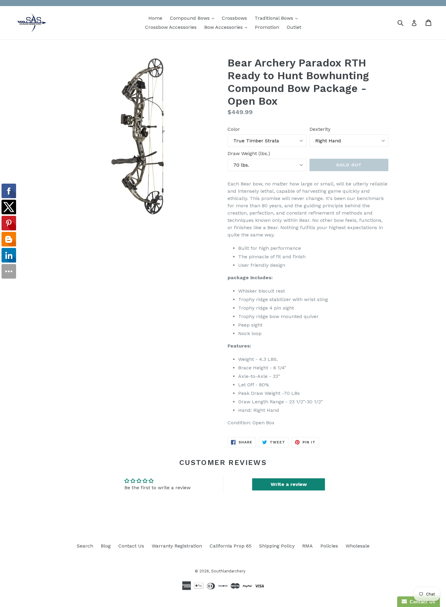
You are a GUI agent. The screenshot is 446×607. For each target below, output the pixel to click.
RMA (307, 546)
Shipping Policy (277, 546)
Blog (106, 546)
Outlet (294, 27)
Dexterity (319, 129)
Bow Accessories (227, 27)
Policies (329, 546)
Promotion (267, 27)
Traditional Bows (278, 18)
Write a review (289, 484)
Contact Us (131, 546)
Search (85, 546)
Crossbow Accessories (171, 27)
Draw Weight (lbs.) (249, 153)
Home (155, 18)
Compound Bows (193, 18)
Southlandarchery (228, 571)
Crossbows (234, 18)
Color (234, 129)
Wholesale (358, 546)
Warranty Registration (177, 546)
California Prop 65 (231, 546)
